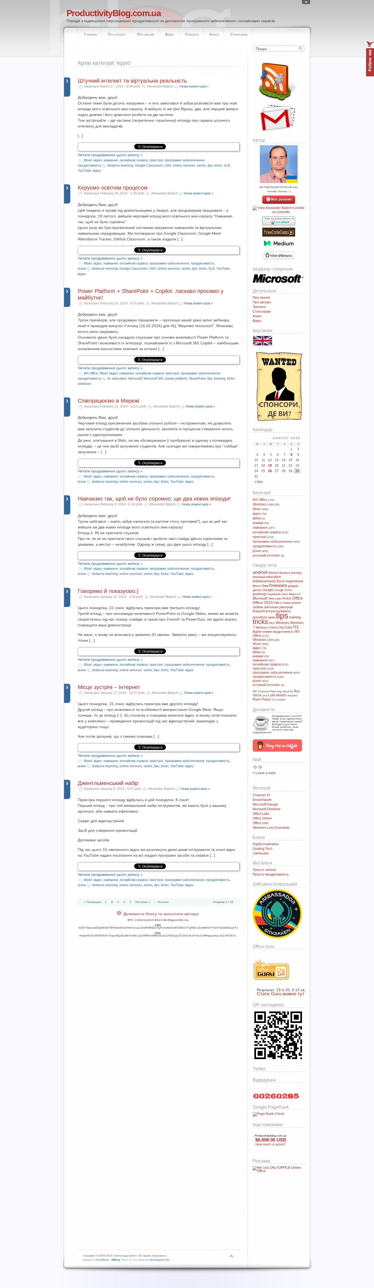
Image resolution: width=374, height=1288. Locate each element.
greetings (260, 594)
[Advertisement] (269, 1205)
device (273, 572)
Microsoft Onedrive (267, 809)
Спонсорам (239, 34)
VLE (227, 165)
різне (82, 269)
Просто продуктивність (271, 874)
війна (257, 518)
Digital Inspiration (266, 844)
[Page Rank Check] (268, 1114)
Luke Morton (277, 695)
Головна (90, 34)
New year (274, 598)
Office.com (260, 823)
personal (286, 607)
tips (210, 165)
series (201, 165)
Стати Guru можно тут (280, 993)
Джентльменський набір (108, 783)
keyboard (273, 594)
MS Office (91, 373)
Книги (214, 34)
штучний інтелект (266, 555)
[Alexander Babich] (278, 203)
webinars (84, 384)
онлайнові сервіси (134, 160)
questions (260, 617)
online (296, 603)
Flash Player (262, 699)
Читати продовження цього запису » (110, 155)
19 (270, 465)
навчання (110, 160)
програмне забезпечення (185, 160)
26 (270, 471)
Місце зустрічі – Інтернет (109, 687)
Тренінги (191, 34)
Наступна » (142, 901)
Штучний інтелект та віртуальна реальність (132, 81)
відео (98, 160)
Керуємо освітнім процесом (113, 188)
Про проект (117, 34)
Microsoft (135, 378)
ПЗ (295, 627)
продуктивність (89, 165)
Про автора (145, 34)
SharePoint (197, 378)
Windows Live (263, 504)
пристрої (156, 160)
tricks (218, 165)
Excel (281, 581)
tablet (271, 617)
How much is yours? (270, 1144)
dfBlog (115, 1259)
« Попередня (92, 901)
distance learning (120, 165)
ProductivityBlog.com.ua (114, 13)
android (260, 572)
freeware (278, 585)
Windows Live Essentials (271, 828)
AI (108, 378)
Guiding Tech (262, 849)
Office (297, 598)
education (119, 378)
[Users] (306, 3)
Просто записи (264, 870)
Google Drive (283, 590)
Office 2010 (263, 602)
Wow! (88, 160)
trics (272, 622)
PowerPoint (261, 611)
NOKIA (286, 598)
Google (268, 590)
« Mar (258, 482)
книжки (258, 523)
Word (274, 627)
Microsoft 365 (153, 378)
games (257, 590)
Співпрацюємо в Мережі (108, 401)
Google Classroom (149, 165)
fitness (257, 586)
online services (184, 165)
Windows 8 (262, 627)
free (265, 586)
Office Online (282, 602)
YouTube (84, 171)
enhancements (264, 581)
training (219, 378)
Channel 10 (261, 795)
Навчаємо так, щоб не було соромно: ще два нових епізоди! (154, 499)
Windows (282, 623)
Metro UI (294, 594)
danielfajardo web (159, 1259)
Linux (284, 594)
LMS (167, 165)
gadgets (293, 586)
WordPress (102, 1259)
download (259, 576)
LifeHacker (261, 853)
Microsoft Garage (265, 804)
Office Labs (261, 814)
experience (294, 581)
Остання (163, 901)
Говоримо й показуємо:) (108, 591)
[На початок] (231, 1257)
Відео (169, 34)
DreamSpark (262, 800)
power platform (176, 378)
